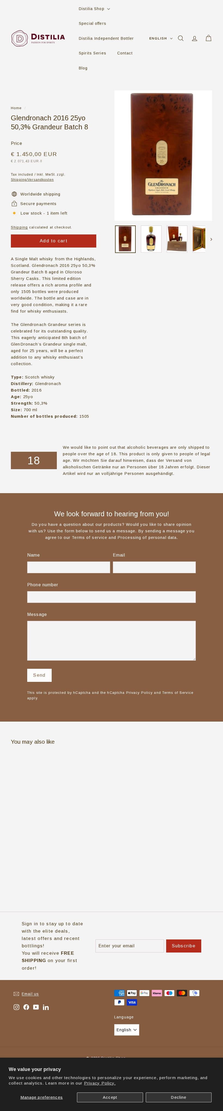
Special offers (92, 23)
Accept (110, 1097)
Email (119, 555)
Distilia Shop (92, 9)
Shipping (19, 227)
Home (16, 108)
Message (37, 614)
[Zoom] (163, 155)
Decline (178, 1097)
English (158, 38)
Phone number (42, 584)
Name (33, 555)
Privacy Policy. (100, 1083)
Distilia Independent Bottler (106, 38)
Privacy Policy (139, 693)
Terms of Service (177, 693)
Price (16, 143)
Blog (83, 68)
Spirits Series (92, 53)
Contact (125, 53)
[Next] (208, 239)
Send (39, 675)
